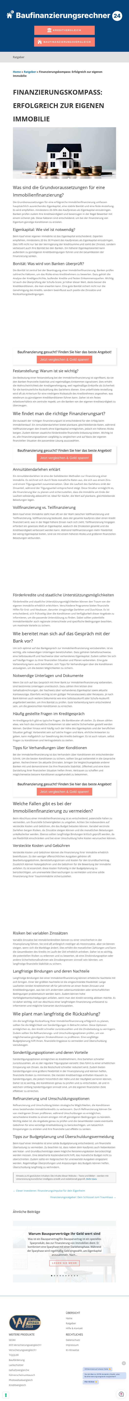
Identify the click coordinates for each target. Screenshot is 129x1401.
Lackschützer (16, 1365)
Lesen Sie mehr (64, 1263)
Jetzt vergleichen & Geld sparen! (64, 359)
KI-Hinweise (72, 1350)
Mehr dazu (91, 1179)
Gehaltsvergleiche (19, 1370)
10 (77, 1275)
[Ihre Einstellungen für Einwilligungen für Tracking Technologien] (6, 1395)
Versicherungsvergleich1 (23, 1350)
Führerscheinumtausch (22, 1375)
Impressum (72, 1345)
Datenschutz (73, 1340)
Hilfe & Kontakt (74, 1328)
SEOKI (12, 1340)
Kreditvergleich (67, 30)
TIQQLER (14, 1355)
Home (17, 72)
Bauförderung (17, 1360)
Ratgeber (30, 72)
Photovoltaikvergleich (21, 1380)
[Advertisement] (64, 323)
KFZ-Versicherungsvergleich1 (25, 1345)
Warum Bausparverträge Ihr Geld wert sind (64, 1233)
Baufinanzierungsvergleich (67, 42)
